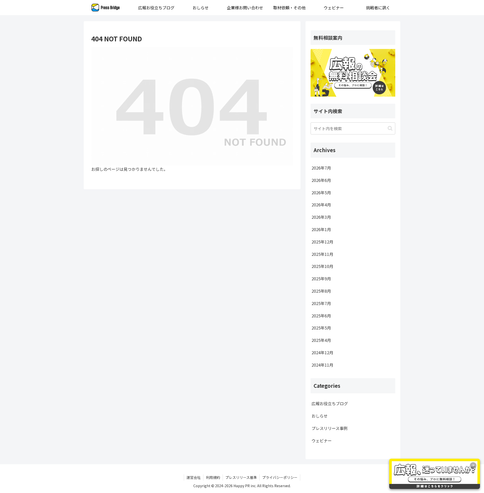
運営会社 (194, 477)
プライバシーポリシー (279, 477)
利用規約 (213, 477)
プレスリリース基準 (241, 477)
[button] (390, 128)
